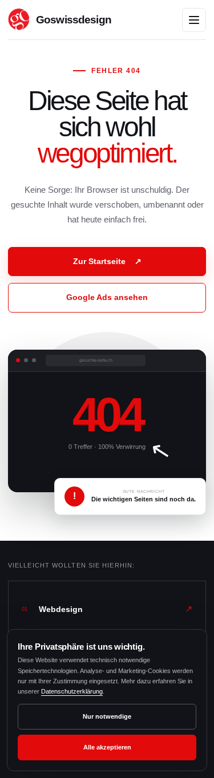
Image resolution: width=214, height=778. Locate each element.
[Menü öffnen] (194, 20)
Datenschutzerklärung (72, 691)
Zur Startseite (107, 261)
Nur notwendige (107, 716)
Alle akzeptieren (107, 747)
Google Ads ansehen (107, 297)
